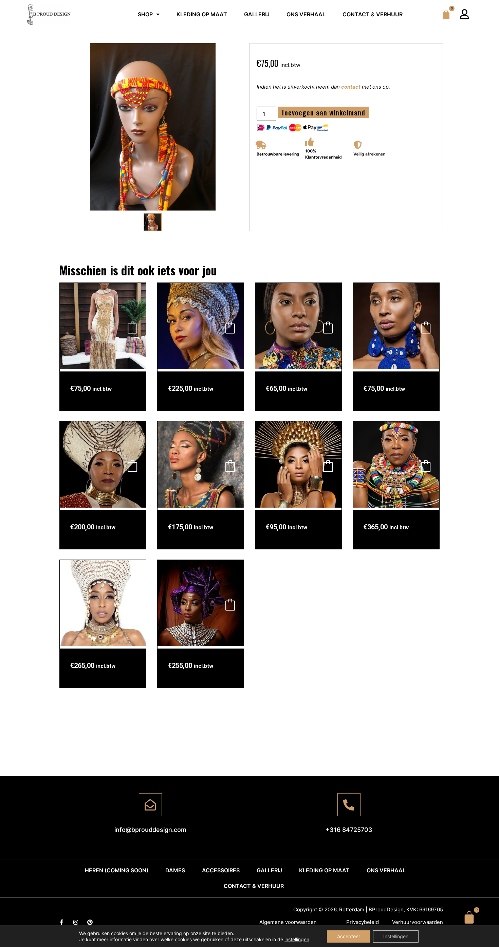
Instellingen (395, 936)
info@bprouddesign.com (150, 829)
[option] (153, 127)
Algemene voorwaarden (288, 922)
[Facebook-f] (61, 922)
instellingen (296, 939)
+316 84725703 (349, 829)
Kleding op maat (202, 14)
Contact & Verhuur (373, 14)
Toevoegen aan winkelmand (323, 112)
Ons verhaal (306, 14)
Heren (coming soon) (116, 870)
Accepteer (348, 936)
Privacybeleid (362, 922)
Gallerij (257, 14)
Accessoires (221, 870)
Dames (175, 870)
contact (351, 87)
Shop (145, 14)
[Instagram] (75, 922)
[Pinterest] (90, 922)
